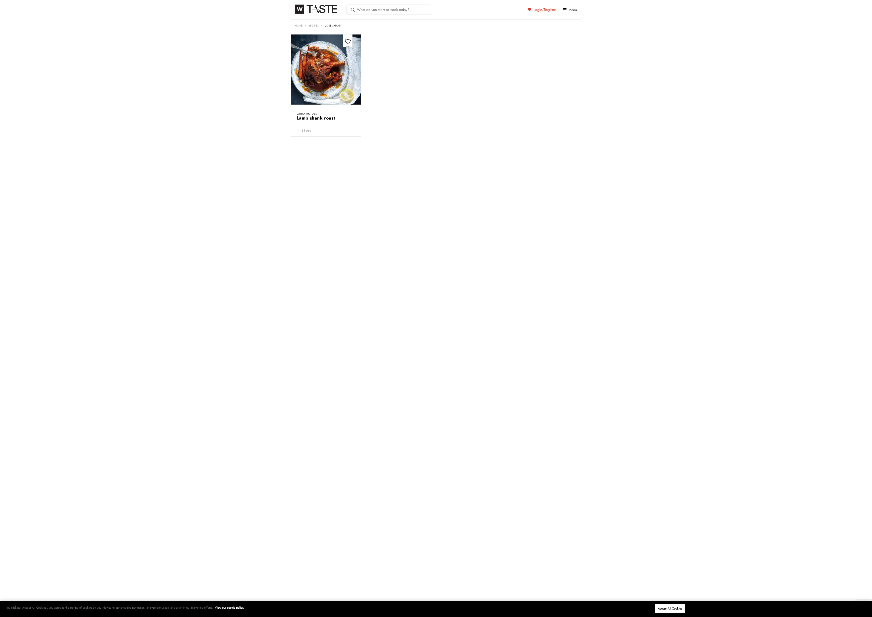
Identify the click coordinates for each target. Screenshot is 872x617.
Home (299, 26)
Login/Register (544, 9)
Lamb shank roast (317, 118)
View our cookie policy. (229, 607)
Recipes (313, 26)
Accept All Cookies (670, 608)
